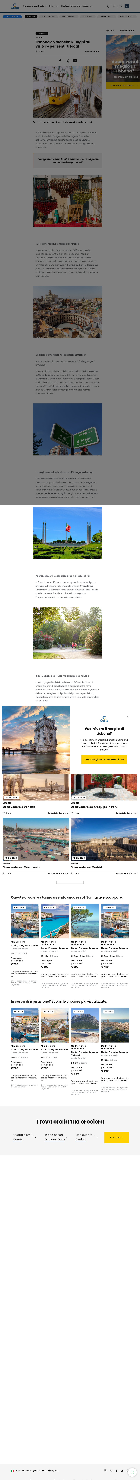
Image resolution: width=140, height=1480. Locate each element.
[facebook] (116, 1471)
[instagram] (105, 1471)
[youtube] (128, 1471)
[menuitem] (26, 1137)
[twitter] (111, 1471)
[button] (132, 1472)
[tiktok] (122, 1471)
